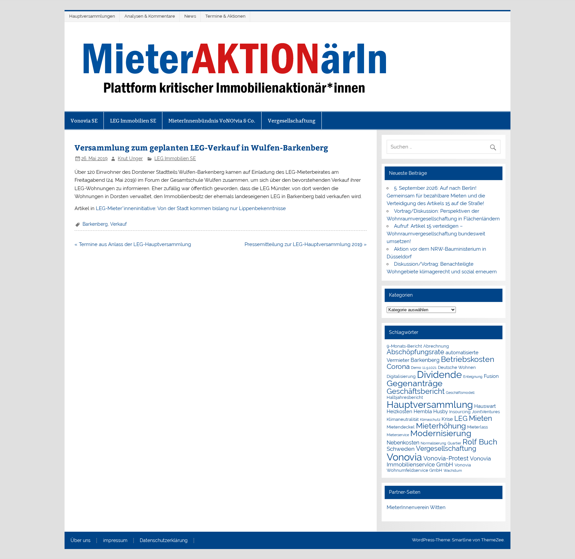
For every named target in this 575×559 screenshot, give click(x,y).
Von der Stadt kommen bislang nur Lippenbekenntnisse (221, 208)
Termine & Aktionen (225, 16)
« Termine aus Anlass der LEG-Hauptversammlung (133, 244)
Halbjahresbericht (405, 397)
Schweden (401, 448)
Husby (440, 411)
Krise (447, 419)
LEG (461, 418)
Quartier (454, 443)
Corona (398, 367)
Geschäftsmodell (460, 393)
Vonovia (404, 457)
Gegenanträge (415, 383)
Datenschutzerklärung (164, 540)
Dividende (439, 374)
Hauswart (485, 406)
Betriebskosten (467, 359)
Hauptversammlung (430, 404)
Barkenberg (95, 224)
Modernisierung (440, 433)
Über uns (81, 540)
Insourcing (460, 411)
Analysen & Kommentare (149, 16)
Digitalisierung (401, 376)
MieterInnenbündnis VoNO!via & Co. (211, 121)
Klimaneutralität (403, 419)
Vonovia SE (84, 121)
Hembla (423, 411)
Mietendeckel (401, 426)
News (190, 16)
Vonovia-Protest (446, 458)
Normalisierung (433, 443)
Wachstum (453, 470)
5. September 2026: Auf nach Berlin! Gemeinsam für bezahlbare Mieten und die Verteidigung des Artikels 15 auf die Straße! (436, 195)
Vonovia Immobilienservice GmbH (439, 461)
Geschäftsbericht (416, 391)
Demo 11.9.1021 (424, 368)
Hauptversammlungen (92, 16)
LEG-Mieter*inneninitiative (125, 208)
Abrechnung (436, 346)
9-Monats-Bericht (404, 346)
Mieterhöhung (441, 425)
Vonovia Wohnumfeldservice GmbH (429, 467)
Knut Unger (130, 158)
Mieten (480, 418)
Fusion (491, 376)
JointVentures (486, 411)
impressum (115, 540)
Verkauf (118, 224)
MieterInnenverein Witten (416, 507)
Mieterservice (398, 435)
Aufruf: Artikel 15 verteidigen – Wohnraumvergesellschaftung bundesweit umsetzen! (436, 233)
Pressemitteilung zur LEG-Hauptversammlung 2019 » (306, 244)
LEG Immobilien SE (133, 121)
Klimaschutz (430, 419)
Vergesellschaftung (291, 121)
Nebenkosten (403, 442)
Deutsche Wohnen (457, 367)
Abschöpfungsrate (415, 352)
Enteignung (472, 377)
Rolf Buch (480, 441)
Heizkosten (399, 411)
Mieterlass (477, 426)
